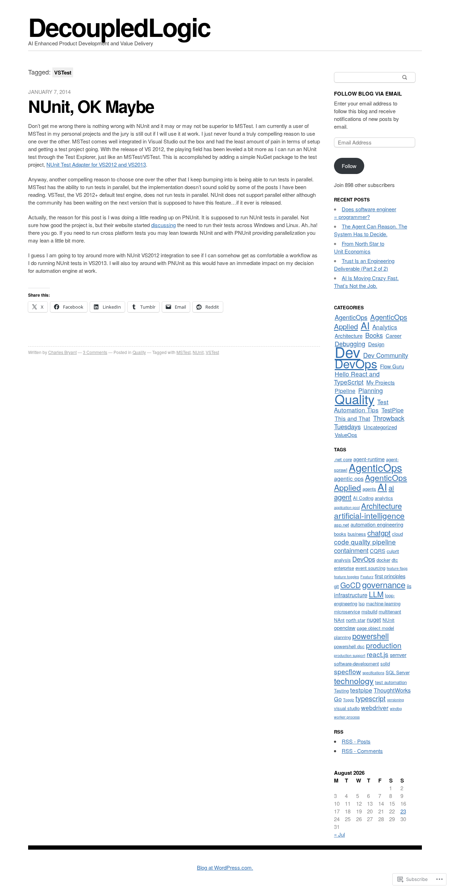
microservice (347, 611)
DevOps (356, 363)
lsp (362, 603)
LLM (376, 593)
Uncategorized (380, 427)
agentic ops (349, 478)
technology (354, 681)
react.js (377, 654)
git (336, 586)
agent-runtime (369, 459)
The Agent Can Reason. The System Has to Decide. (370, 230)
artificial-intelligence (369, 515)
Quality (139, 352)
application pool (347, 507)
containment (351, 550)
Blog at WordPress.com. (225, 867)
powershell (370, 635)
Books (374, 335)
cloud (397, 533)
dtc (395, 559)
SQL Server (398, 672)
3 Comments (95, 352)
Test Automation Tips (361, 405)
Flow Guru (392, 366)
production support (349, 655)
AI (365, 325)
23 (403, 811)
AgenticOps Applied (370, 321)
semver (398, 654)
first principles (390, 576)
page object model (375, 628)
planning (342, 637)
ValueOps (346, 434)
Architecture (348, 335)
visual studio (347, 708)
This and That (352, 418)
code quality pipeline (365, 541)
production (383, 645)
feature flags (397, 568)
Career (393, 335)
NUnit (198, 352)
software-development (356, 663)
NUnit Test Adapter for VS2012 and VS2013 (96, 164)
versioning (395, 699)
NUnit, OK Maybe (91, 106)
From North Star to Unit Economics (359, 247)
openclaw (344, 627)
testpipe (361, 689)
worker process (347, 717)
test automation (391, 682)
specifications (373, 672)
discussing (163, 224)
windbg (396, 708)
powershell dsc (349, 646)
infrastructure (350, 595)
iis (409, 586)
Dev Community (385, 355)
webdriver (374, 707)
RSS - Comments (362, 750)
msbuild (369, 611)
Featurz (366, 576)
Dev (347, 351)
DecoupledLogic (119, 26)
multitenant (390, 611)
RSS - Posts (356, 741)
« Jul (339, 834)
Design (376, 344)
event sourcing (370, 568)
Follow (349, 165)
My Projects (380, 382)
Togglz (348, 699)
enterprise (344, 568)
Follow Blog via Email (368, 93)
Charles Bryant (62, 352)
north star (355, 620)
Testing (341, 690)
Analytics (384, 326)
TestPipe (392, 410)
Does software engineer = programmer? (365, 212)
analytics (384, 498)
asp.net (341, 524)
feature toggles (346, 576)
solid (385, 663)
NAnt (339, 620)
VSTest (212, 352)
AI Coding (363, 498)
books (340, 533)
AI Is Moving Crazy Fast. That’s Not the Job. (366, 281)
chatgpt (379, 532)
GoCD (350, 585)
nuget (374, 619)
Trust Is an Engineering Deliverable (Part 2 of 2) (364, 264)
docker (383, 559)
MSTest (183, 352)
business (357, 533)
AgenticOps (351, 317)
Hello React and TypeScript (357, 377)
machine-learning (383, 603)
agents (369, 488)
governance (383, 584)
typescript (370, 698)
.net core (343, 459)
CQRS (377, 550)
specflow (347, 671)
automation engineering (377, 524)
